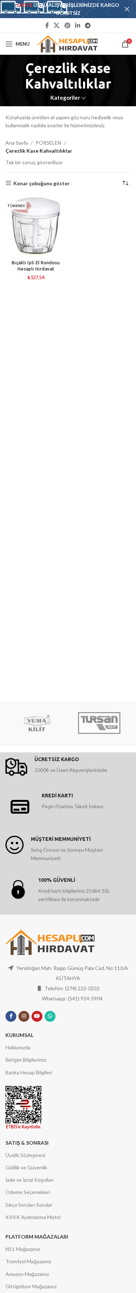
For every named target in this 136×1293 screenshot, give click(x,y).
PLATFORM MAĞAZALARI (36, 1237)
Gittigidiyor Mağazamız (31, 1286)
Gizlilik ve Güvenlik (26, 1167)
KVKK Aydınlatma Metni (33, 1217)
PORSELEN (48, 143)
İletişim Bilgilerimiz (25, 1060)
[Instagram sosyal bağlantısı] (23, 1016)
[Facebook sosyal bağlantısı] (47, 25)
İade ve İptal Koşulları (29, 1180)
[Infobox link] (68, 767)
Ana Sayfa (16, 143)
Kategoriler (65, 97)
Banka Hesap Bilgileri (28, 1072)
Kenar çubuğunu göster (41, 183)
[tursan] (99, 723)
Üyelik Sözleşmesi (25, 1155)
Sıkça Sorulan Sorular (28, 1205)
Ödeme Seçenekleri (27, 1192)
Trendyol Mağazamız (28, 1261)
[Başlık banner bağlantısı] (57, 9)
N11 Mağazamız (22, 1249)
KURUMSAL (19, 1035)
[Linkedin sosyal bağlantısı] (77, 25)
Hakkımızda (17, 1047)
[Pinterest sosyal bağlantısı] (67, 25)
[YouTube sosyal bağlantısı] (37, 1016)
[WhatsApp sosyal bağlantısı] (50, 1016)
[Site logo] (68, 43)
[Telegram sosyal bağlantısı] (87, 25)
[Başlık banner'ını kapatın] (127, 9)
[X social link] (56, 25)
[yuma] (36, 723)
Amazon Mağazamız (27, 1274)
